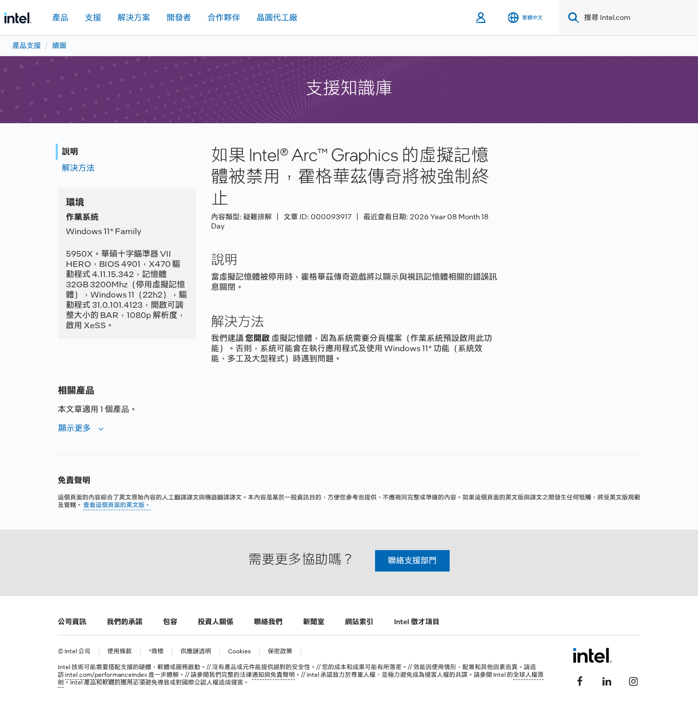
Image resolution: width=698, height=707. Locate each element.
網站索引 (359, 621)
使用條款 (119, 651)
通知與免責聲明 (273, 675)
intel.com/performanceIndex (106, 675)
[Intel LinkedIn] (606, 680)
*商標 (156, 651)
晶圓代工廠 (277, 17)
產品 (60, 17)
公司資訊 (72, 621)
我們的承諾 (125, 621)
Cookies (239, 651)
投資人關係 (216, 621)
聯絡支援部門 (412, 560)
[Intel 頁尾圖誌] (592, 655)
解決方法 (78, 168)
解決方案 (134, 17)
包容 (170, 621)
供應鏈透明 (195, 651)
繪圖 (59, 45)
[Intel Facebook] (580, 680)
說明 (70, 151)
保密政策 (280, 651)
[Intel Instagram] (633, 680)
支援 (93, 17)
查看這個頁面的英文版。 (117, 505)
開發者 (179, 17)
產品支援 (26, 45)
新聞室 (313, 621)
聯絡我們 (268, 621)
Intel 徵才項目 (416, 621)
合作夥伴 (223, 17)
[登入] (482, 18)
